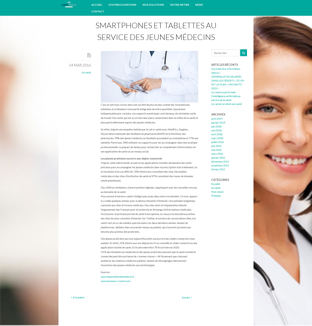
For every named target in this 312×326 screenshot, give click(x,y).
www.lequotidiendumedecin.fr (117, 276)
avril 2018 (216, 134)
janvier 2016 (218, 157)
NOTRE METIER (179, 4)
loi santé (86, 72)
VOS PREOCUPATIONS (122, 4)
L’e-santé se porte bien (223, 92)
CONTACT (97, 11)
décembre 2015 (220, 161)
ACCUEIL (96, 4)
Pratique (216, 195)
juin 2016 (216, 145)
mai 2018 (216, 130)
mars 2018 (217, 138)
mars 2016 (217, 153)
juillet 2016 (217, 142)
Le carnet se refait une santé (226, 103)
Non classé (217, 191)
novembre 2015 (220, 165)
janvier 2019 (218, 122)
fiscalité (215, 183)
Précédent (78, 297)
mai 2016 (216, 149)
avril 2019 (216, 118)
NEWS (199, 4)
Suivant (186, 297)
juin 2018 (216, 126)
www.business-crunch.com (115, 280)
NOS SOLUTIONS (153, 4)
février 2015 (218, 169)
